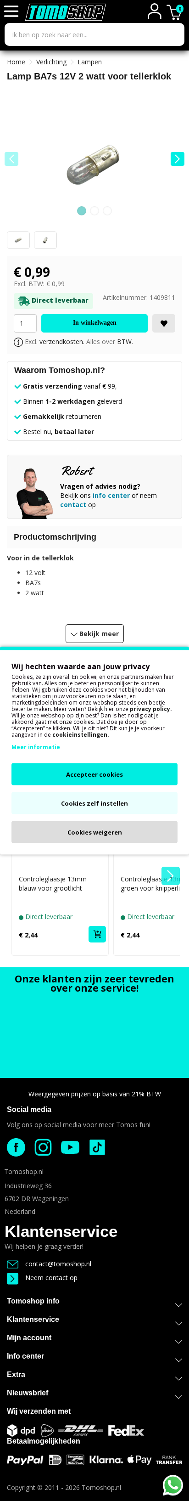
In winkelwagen (95, 322)
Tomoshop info (33, 1301)
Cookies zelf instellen (94, 803)
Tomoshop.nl (101, 1487)
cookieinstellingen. (80, 735)
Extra (16, 1374)
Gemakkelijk (43, 416)
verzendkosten (61, 341)
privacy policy (150, 709)
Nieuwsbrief (27, 1393)
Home (16, 61)
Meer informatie (35, 747)
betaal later (74, 431)
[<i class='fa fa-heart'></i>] (163, 323)
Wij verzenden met (39, 1411)
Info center (25, 1356)
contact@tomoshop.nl (58, 1263)
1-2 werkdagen (70, 401)
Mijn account (29, 1338)
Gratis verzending (52, 386)
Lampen (90, 61)
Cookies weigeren (94, 832)
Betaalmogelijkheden (43, 1441)
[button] (177, 159)
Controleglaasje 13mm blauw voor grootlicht (53, 883)
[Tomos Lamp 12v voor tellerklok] (94, 165)
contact (73, 504)
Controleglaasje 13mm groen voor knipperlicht (155, 883)
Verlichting (51, 61)
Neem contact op (51, 1277)
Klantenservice (61, 1231)
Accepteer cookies (94, 774)
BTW (124, 341)
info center (111, 495)
